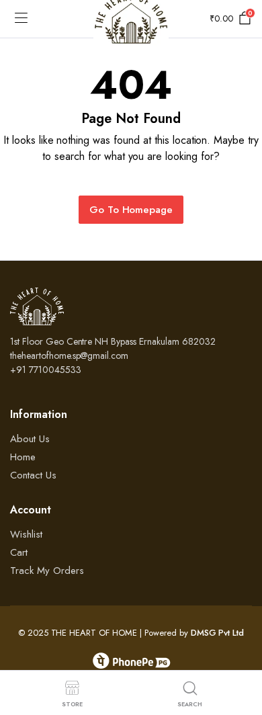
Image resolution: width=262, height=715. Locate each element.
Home (23, 457)
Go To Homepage (131, 209)
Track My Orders (47, 570)
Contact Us (33, 475)
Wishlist (26, 534)
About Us (30, 438)
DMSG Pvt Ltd (218, 632)
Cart (19, 552)
